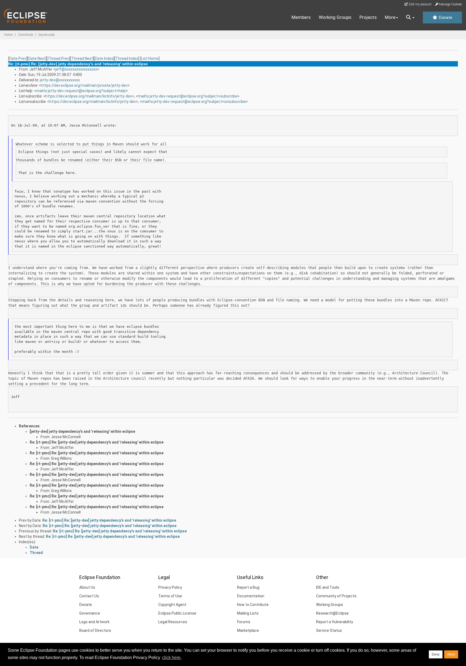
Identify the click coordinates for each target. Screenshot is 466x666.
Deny (436, 654)
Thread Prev (58, 58)
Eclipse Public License (177, 613)
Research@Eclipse (332, 613)
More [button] (390, 17)
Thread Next (82, 58)
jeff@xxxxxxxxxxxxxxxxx (76, 69)
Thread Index (126, 58)
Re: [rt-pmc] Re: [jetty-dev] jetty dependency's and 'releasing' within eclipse (96, 442)
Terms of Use (170, 596)
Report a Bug (248, 587)
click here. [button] (171, 657)
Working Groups (335, 17)
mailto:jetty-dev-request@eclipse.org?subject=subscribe (187, 96)
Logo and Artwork (94, 622)
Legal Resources (172, 622)
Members (301, 17)
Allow (451, 654)
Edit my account (419, 4)
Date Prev (17, 58)
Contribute (25, 35)
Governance (89, 613)
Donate (445, 17)
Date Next (37, 58)
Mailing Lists (248, 613)
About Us (87, 587)
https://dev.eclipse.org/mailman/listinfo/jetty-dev (88, 96)
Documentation (250, 596)
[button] (410, 17)
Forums (243, 622)
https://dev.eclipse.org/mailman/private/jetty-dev (84, 85)
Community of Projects (336, 596)
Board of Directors (95, 630)
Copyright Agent (172, 604)
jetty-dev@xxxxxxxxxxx (60, 80)
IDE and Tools (327, 587)
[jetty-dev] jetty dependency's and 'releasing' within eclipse (82, 431)
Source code (46, 35)
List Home (150, 58)
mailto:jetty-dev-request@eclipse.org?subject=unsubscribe (194, 101)
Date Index (104, 58)
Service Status (329, 630)
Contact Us (89, 596)
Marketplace (248, 630)
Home (8, 35)
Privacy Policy (170, 587)
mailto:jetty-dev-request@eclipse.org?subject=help (81, 91)
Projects (368, 17)
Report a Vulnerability (334, 622)
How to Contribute (253, 604)
